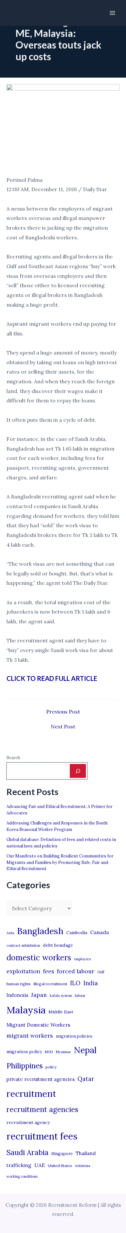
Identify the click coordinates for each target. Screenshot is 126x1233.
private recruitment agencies (40, 1079)
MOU (49, 1052)
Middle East (60, 1012)
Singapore (62, 1153)
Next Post (63, 726)
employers (82, 959)
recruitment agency (28, 1122)
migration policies (74, 1036)
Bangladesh (40, 930)
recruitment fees (42, 1136)
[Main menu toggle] (112, 13)
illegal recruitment (50, 983)
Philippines (24, 1065)
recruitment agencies (42, 1109)
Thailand (86, 1153)
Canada (99, 932)
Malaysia (26, 1010)
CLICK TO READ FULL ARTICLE (51, 678)
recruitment (31, 1093)
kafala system (61, 995)
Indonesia (17, 995)
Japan (39, 994)
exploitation (23, 971)
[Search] (78, 771)
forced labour (75, 971)
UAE (39, 1165)
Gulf (100, 972)
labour (80, 995)
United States (60, 1165)
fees (48, 971)
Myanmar (63, 1052)
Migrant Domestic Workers (38, 1025)
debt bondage (58, 945)
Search (13, 757)
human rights (18, 983)
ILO (75, 983)
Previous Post (63, 711)
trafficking (18, 1165)
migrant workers (29, 1035)
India (90, 983)
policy (51, 1066)
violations (82, 1165)
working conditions (21, 1176)
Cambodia (76, 932)
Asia (10, 932)
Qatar (86, 1079)
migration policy (24, 1051)
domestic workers (38, 958)
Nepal (85, 1049)
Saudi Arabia (27, 1152)
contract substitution (23, 945)
